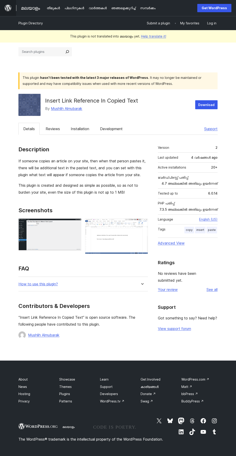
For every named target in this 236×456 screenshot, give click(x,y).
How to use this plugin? (38, 284)
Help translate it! (153, 36)
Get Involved (150, 379)
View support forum (174, 328)
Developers (109, 394)
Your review (168, 289)
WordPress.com (195, 379)
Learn (104, 379)
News (22, 387)
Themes (65, 387)
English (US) (208, 219)
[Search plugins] (67, 51)
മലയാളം (68, 427)
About (23, 379)
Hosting (24, 394)
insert (200, 230)
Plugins (64, 394)
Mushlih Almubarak (66, 108)
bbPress (189, 394)
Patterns (65, 401)
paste (212, 230)
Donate (148, 394)
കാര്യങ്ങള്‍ (150, 387)
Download (206, 105)
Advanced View (171, 243)
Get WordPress (214, 8)
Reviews (53, 128)
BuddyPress (192, 401)
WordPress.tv (112, 401)
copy (189, 230)
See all (212, 289)
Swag (147, 401)
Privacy (24, 401)
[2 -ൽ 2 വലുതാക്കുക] (141, 224)
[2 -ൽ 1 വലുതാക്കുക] (75, 224)
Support (211, 128)
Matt (186, 387)
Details (29, 128)
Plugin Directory (30, 23)
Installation (80, 128)
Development (111, 128)
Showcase (67, 379)
